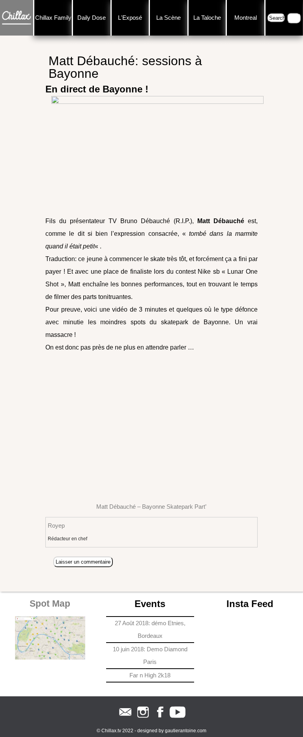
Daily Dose (91, 17)
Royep (56, 525)
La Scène (168, 17)
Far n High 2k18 (149, 675)
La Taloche (207, 17)
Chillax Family (53, 17)
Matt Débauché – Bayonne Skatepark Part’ (151, 506)
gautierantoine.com (185, 730)
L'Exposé (130, 17)
